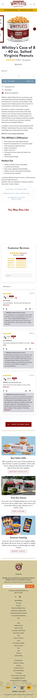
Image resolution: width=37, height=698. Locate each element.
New (18, 648)
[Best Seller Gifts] (18, 445)
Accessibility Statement (18, 678)
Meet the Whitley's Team (18, 608)
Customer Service (18, 668)
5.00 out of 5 (23, 253)
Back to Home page (20, 424)
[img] (7, 293)
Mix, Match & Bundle (18, 643)
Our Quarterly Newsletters (18, 615)
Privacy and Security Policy (18, 675)
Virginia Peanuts (18, 625)
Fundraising (18, 673)
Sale (18, 650)
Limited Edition (18, 655)
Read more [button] (6, 305)
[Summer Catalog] (18, 525)
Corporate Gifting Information (18, 613)
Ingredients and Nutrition (16, 193)
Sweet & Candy (18, 628)
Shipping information (16, 189)
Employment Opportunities (18, 610)
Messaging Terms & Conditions (18, 680)
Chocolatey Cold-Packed (18, 630)
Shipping (18, 665)
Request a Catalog (19, 663)
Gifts (18, 635)
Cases (18, 640)
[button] (17, 44)
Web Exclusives (18, 645)
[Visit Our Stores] (18, 485)
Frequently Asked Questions (16, 198)
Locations (18, 605)
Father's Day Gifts (18, 638)
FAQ (18, 618)
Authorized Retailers (18, 670)
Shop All (18, 653)
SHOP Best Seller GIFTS (18, 471)
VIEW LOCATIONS (18, 511)
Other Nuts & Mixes (18, 633)
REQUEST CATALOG (18, 551)
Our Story (18, 603)
